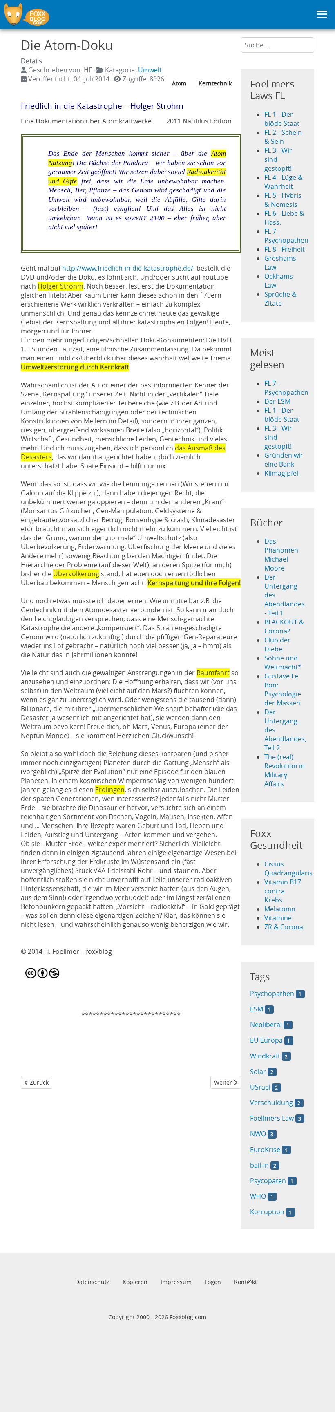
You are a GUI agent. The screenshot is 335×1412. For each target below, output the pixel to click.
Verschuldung (271, 1102)
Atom (179, 83)
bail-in (259, 1165)
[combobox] (278, 45)
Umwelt (150, 69)
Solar (258, 1071)
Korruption (267, 1211)
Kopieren (135, 1282)
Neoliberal (266, 1024)
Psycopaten (268, 1180)
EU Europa (267, 1040)
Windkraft (265, 1056)
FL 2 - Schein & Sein (283, 137)
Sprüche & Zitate (280, 299)
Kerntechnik (215, 83)
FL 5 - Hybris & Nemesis (283, 200)
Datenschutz (92, 1282)
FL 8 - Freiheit (284, 249)
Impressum (176, 1282)
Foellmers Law (272, 1118)
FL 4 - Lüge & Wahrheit (283, 182)
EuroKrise (265, 1149)
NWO (258, 1133)
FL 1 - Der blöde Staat (281, 119)
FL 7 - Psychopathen (286, 236)
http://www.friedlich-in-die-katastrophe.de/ (127, 268)
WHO (258, 1196)
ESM (256, 1009)
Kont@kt (245, 1282)
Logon (213, 1282)
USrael (260, 1087)
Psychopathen (272, 993)
